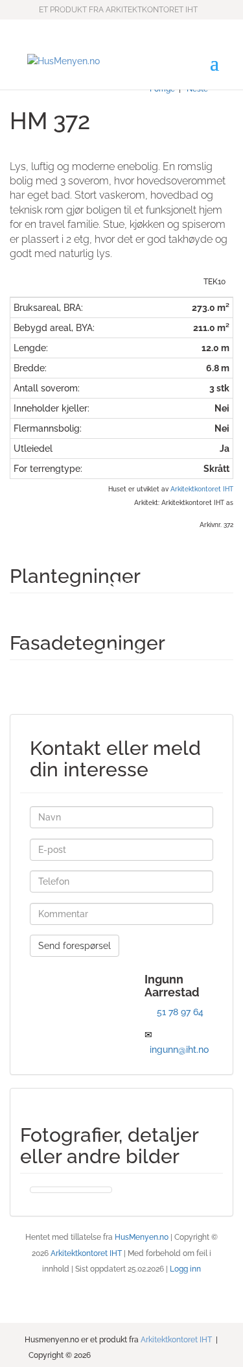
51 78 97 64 (180, 1012)
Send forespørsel (74, 946)
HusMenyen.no (141, 1237)
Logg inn (185, 1269)
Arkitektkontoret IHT (201, 489)
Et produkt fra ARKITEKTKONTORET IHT (118, 9)
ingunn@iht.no (179, 1049)
